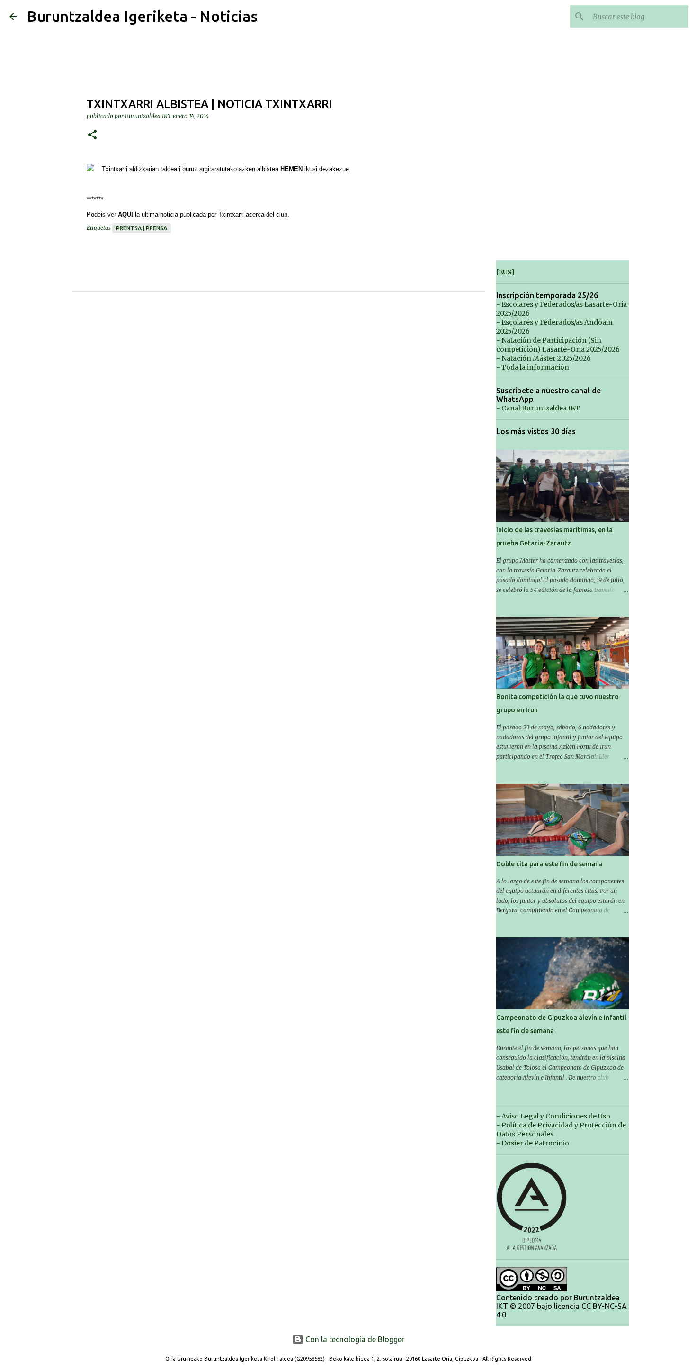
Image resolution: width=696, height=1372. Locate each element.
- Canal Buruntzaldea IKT (538, 408)
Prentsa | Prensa (141, 228)
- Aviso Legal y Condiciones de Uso (553, 1116)
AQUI (125, 214)
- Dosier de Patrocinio (532, 1143)
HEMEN (291, 169)
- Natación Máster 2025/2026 (543, 358)
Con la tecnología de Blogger (353, 1339)
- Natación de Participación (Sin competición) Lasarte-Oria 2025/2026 (558, 345)
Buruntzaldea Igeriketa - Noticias (142, 16)
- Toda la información (532, 367)
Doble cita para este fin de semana (549, 864)
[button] (92, 135)
